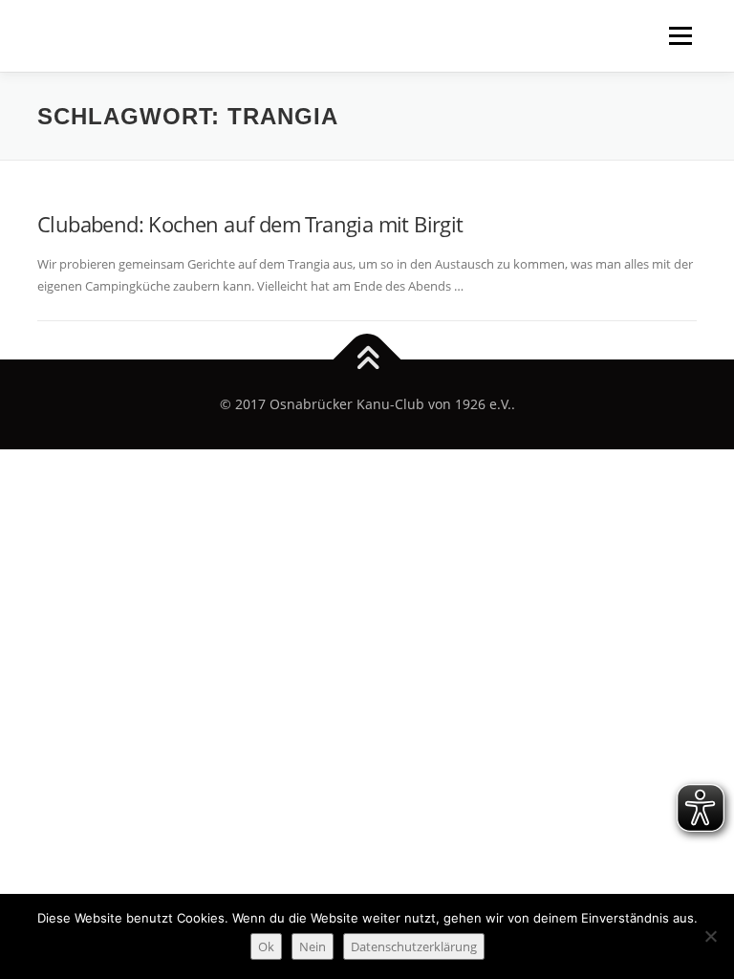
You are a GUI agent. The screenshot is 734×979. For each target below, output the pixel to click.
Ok (266, 946)
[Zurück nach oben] (367, 360)
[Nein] (710, 936)
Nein (312, 946)
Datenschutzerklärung (414, 946)
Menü (680, 35)
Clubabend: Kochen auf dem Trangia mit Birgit (250, 223)
